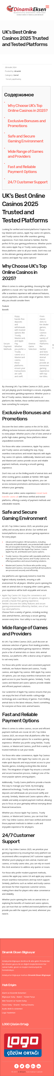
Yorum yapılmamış (13, 79)
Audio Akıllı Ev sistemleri (12, 1008)
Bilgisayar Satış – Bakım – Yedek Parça (18, 996)
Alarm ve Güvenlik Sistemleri (14, 993)
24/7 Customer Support (28, 182)
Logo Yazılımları (8, 1012)
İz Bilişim (22, 1072)
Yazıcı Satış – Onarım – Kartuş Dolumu (18, 1004)
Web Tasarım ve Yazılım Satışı (14, 1000)
